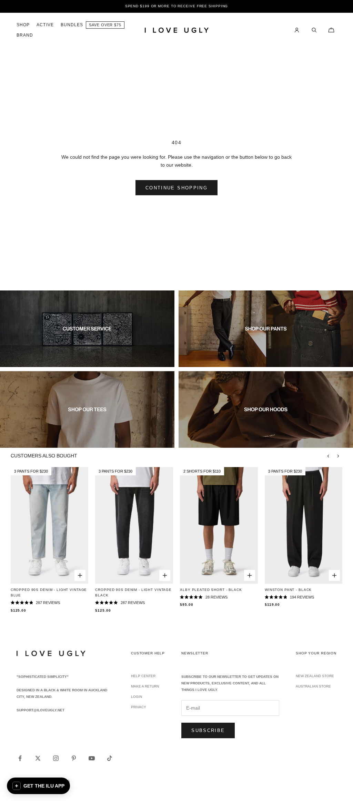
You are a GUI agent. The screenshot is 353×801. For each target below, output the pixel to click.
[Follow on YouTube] (91, 758)
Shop (23, 24)
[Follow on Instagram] (55, 758)
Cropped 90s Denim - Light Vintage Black (133, 592)
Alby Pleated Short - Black (211, 590)
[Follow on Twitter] (37, 758)
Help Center (143, 676)
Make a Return (145, 686)
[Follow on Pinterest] (73, 758)
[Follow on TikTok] (109, 758)
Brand (25, 35)
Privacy (138, 707)
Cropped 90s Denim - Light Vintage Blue (49, 592)
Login (136, 697)
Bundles (72, 24)
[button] (38, 786)
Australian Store (313, 686)
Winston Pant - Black (288, 590)
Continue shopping (176, 187)
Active (45, 24)
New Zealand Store (315, 676)
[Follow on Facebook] (20, 758)
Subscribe (208, 730)
